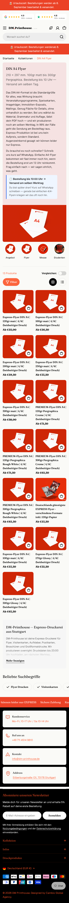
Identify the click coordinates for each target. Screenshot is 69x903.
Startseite (8, 58)
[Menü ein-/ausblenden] (5, 28)
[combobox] (34, 37)
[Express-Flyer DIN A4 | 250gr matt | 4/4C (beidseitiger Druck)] (51, 346)
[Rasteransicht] (53, 282)
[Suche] (62, 37)
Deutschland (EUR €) (19, 868)
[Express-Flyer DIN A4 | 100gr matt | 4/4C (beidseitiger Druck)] (18, 538)
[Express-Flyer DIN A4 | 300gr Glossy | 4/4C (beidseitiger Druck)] (18, 583)
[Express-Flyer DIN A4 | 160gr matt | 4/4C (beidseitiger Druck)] (51, 301)
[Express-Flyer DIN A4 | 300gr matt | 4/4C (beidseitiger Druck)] (18, 391)
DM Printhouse (21, 892)
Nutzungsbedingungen (15, 828)
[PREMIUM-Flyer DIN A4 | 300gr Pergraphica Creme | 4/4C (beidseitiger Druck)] (51, 440)
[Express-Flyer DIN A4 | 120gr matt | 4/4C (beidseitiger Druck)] (18, 301)
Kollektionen (25, 58)
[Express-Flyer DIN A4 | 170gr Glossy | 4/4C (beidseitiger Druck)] (51, 538)
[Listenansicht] (62, 282)
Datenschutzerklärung (49, 828)
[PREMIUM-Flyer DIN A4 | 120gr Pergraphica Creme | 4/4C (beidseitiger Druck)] (51, 391)
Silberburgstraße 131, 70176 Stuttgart (34, 777)
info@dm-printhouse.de (26, 758)
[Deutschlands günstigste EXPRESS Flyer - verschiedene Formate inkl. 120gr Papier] (51, 489)
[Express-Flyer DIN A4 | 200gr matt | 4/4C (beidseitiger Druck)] (18, 346)
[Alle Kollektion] (51, 28)
